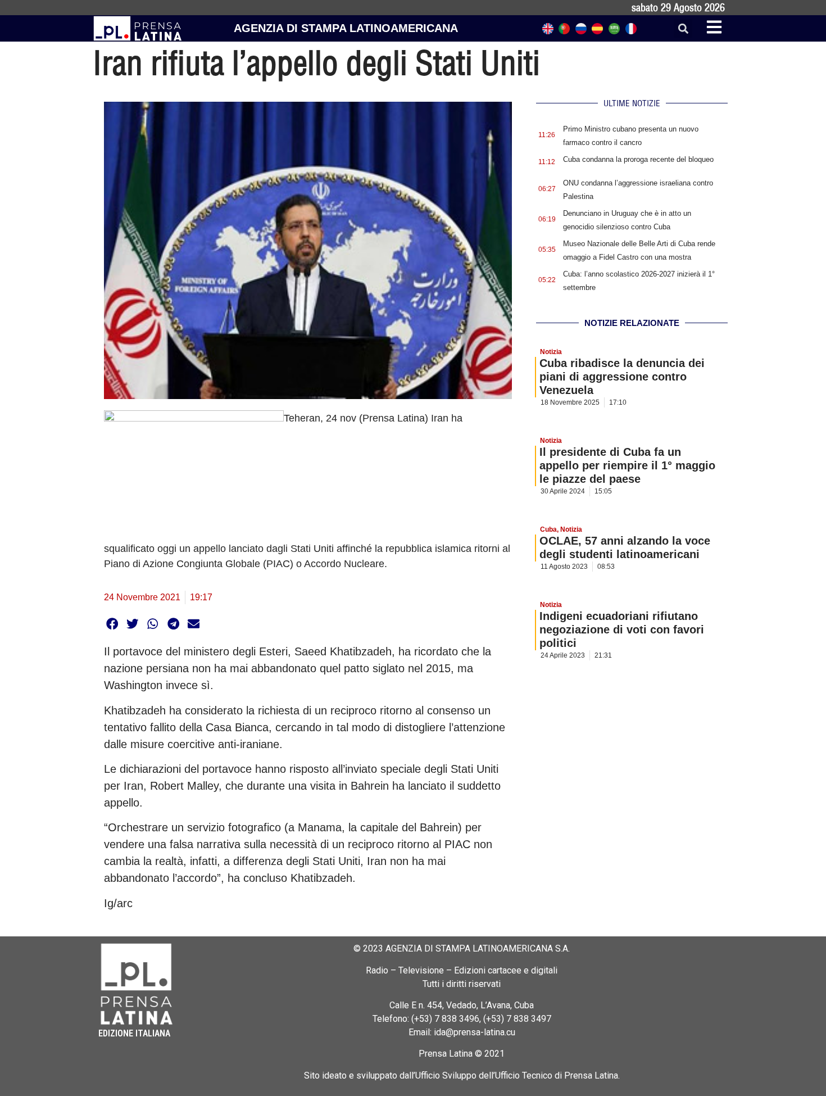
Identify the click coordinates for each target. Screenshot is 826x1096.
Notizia (551, 352)
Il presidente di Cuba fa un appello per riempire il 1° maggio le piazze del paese (627, 465)
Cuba (548, 529)
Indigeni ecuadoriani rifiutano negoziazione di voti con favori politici (621, 629)
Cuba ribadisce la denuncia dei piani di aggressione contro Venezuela (622, 376)
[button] (683, 28)
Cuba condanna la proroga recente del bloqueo (638, 159)
